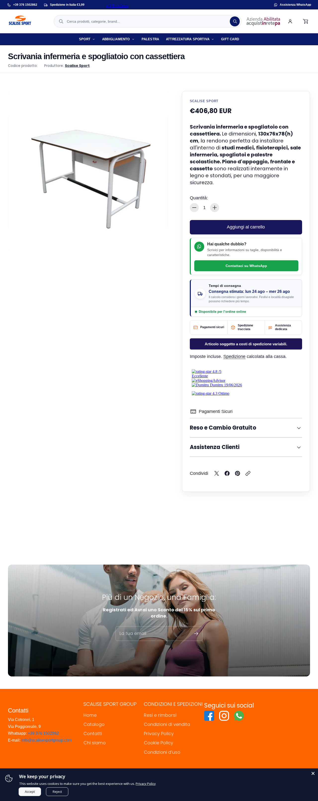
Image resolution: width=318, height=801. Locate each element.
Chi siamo (94, 743)
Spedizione (234, 356)
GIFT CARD (230, 39)
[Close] (313, 773)
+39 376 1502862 (43, 733)
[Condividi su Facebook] (227, 473)
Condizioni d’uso (162, 752)
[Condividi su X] (216, 473)
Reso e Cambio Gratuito (223, 428)
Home (90, 715)
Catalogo (94, 724)
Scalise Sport (77, 65)
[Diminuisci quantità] (194, 207)
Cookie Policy (158, 743)
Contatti (92, 733)
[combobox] (147, 21)
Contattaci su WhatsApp (246, 266)
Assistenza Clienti (215, 447)
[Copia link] (247, 473)
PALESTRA (150, 39)
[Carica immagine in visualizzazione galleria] (159, 242)
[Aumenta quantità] (214, 207)
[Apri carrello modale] (306, 21)
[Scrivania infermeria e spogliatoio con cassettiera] (88, 171)
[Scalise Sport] (28, 21)
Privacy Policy (159, 733)
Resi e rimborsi (160, 715)
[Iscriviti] (196, 633)
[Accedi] (290, 21)
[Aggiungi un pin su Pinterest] (237, 473)
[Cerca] (235, 21)
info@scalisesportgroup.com (46, 740)
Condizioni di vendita (167, 724)
